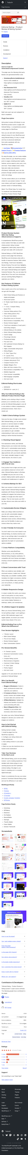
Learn (3, 1102)
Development (7, 54)
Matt (4, 1119)
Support (5, 58)
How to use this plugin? (8, 936)
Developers (5, 1108)
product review (18, 1033)
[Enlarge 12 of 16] (24, 884)
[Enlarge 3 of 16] (11, 845)
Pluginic (6, 31)
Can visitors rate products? (9, 957)
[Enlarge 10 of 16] (24, 874)
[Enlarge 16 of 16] (24, 912)
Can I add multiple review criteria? (11, 941)
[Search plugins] (18, 12)
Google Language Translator (12, 798)
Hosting (4, 1095)
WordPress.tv (6, 1111)
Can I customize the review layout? (12, 967)
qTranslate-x (7, 793)
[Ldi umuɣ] (25, 2)
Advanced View (6, 1041)
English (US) (23, 1030)
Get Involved (18, 1102)
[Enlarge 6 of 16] (24, 855)
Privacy (4, 1097)
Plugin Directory (6, 7)
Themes (17, 1092)
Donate (18, 1108)
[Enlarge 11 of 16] (11, 884)
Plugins (17, 1095)
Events (17, 1105)
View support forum (7, 1079)
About (3, 1089)
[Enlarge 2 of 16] (24, 836)
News (3, 1092)
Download (5, 35)
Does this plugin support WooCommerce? (9, 946)
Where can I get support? (9, 976)
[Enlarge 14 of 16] (24, 893)
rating (24, 1033)
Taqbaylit (7, 1131)
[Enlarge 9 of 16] (11, 874)
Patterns (17, 1097)
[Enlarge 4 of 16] (24, 845)
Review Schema (16, 1037)
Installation (6, 50)
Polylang (6, 791)
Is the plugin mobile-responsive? (11, 962)
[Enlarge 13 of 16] (11, 893)
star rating (23, 1037)
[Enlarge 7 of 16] (11, 865)
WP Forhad (8, 1007)
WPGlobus (7, 800)
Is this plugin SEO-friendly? (9, 952)
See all (24, 1068)
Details (5, 42)
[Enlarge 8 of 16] (24, 865)
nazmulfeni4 (8, 1002)
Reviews (5, 46)
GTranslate (7, 795)
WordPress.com (7, 1116)
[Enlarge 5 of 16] (11, 855)
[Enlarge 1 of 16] (11, 836)
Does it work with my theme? (10, 972)
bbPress (5, 1121)
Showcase (18, 1089)
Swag (17, 1111)
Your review (5, 1068)
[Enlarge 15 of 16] (11, 903)
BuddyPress (6, 1124)
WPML (6, 788)
